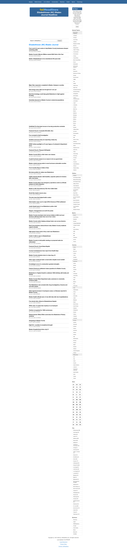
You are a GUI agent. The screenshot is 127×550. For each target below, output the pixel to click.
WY (80, 424)
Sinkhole (75, 141)
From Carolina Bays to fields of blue (39, 168)
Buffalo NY (75, 442)
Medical (74, 117)
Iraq (74, 358)
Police (74, 135)
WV (77, 424)
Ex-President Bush (77, 181)
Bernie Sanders (76, 200)
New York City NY (76, 488)
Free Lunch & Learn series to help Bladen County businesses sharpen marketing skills (48, 49)
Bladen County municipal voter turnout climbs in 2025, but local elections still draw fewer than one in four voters (46, 215)
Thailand (75, 316)
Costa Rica (75, 275)
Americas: (75, 261)
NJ (73, 409)
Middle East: (75, 354)
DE (80, 389)
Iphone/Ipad (75, 95)
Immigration (75, 93)
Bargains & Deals (76, 43)
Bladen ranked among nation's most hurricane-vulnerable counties (47, 163)
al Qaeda (75, 35)
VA (76, 422)
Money (74, 123)
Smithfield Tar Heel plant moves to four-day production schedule (47, 126)
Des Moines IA (76, 456)
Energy (74, 75)
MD (80, 399)
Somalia (74, 257)
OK (73, 414)
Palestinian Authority (75, 369)
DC (77, 389)
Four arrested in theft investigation (38, 135)
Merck (74, 529)
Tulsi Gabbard (76, 185)
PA (80, 414)
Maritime (75, 113)
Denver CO (75, 454)
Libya (74, 255)
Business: (75, 519)
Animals (75, 37)
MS (73, 404)
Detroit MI (75, 459)
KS (76, 397)
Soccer (74, 239)
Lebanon (75, 366)
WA (80, 422)
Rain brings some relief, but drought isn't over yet (42, 89)
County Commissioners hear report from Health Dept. (44, 251)
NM (77, 409)
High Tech (75, 87)
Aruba (74, 263)
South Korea (75, 306)
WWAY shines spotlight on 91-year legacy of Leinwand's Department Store (48, 144)
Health (68, 2)
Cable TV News (76, 49)
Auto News (75, 39)
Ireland (74, 334)
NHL (74, 235)
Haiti (74, 279)
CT (73, 389)
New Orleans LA (76, 486)
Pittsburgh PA (76, 496)
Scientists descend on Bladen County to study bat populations (46, 100)
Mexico (74, 281)
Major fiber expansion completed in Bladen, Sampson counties (46, 85)
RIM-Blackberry (76, 523)
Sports (73, 2)
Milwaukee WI (76, 479)
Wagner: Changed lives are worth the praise (41, 211)
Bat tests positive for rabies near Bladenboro (41, 172)
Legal (74, 102)
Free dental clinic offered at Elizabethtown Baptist (42, 301)
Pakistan (75, 308)
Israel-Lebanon (76, 364)
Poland (74, 342)
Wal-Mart (75, 533)
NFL (74, 233)
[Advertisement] (49, 27)
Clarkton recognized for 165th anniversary (40, 310)
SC (76, 417)
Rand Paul (75, 193)
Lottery (74, 106)
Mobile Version (38, 2)
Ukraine (74, 348)
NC (73, 412)
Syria (74, 374)
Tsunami (75, 161)
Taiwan (74, 314)
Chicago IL (75, 447)
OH (80, 412)
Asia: (74, 287)
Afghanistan (75, 289)
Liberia (74, 253)
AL (73, 384)
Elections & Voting (76, 73)
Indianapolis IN (76, 463)
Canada (74, 269)
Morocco (75, 251)
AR (73, 387)
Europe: (74, 320)
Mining (74, 121)
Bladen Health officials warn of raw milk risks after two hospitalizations (48, 297)
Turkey (74, 376)
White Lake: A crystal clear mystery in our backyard (43, 305)
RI (73, 417)
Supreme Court (76, 147)
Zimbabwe (75, 259)
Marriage (75, 115)
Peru (74, 283)
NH (80, 407)
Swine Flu (75, 149)
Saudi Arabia (75, 372)
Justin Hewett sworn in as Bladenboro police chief (43, 206)
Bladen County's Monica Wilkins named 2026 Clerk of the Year (46, 54)
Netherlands (75, 338)
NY (80, 409)
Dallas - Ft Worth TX (76, 452)
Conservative (55, 2)
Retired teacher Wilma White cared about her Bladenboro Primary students (47, 315)
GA (77, 392)
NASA (74, 125)
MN (80, 402)
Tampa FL (75, 512)
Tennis (74, 241)
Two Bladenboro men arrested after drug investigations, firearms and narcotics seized (48, 285)
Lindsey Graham (76, 187)
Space (74, 145)
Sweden (74, 346)
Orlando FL (75, 490)
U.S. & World (47, 2)
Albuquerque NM (76, 430)
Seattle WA (75, 510)
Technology (79, 2)
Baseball (75, 219)
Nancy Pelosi (75, 194)
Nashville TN (75, 484)
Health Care (75, 85)
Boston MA (75, 440)
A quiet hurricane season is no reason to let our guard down (45, 159)
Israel (74, 360)
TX (76, 419)
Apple (74, 521)
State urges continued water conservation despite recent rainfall (47, 259)
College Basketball (77, 223)
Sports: (74, 215)
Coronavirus (75, 53)
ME (77, 399)
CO (80, 387)
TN (73, 419)
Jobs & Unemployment (76, 98)
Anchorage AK (76, 432)
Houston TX (75, 461)
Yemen (74, 378)
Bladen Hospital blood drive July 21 (39, 329)
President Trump (76, 204)
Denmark (75, 324)
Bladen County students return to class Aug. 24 (42, 255)
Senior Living (75, 139)
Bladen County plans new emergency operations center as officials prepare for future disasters (47, 183)
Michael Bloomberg (77, 179)
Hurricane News (76, 91)
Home (30, 2)
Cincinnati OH (76, 449)
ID (73, 394)
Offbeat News (76, 129)
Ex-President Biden (77, 177)
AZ (80, 384)
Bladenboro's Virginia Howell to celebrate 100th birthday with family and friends (49, 273)
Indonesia (75, 295)
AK (77, 384)
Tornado (75, 157)
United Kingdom (76, 350)
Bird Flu (74, 45)
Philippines (75, 310)
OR (77, 414)
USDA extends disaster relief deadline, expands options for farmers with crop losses (47, 177)
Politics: (75, 175)
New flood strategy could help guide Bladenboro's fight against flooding (46, 94)
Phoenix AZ (75, 494)
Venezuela (75, 285)
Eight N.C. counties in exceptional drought (41, 325)
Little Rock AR (76, 469)
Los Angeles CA (76, 471)
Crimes (74, 55)
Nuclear (74, 127)
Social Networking (76, 143)
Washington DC (76, 514)
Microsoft (75, 531)
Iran (74, 356)
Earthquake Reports (75, 66)
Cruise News (75, 57)
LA (73, 399)
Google (74, 525)
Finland (74, 326)
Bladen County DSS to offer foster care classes (42, 154)
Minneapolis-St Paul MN (76, 482)
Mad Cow (75, 109)
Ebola (74, 69)
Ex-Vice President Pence (76, 197)
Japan (74, 297)
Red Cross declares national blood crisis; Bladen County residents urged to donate (47, 226)
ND (77, 412)
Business (62, 2)
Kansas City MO (76, 465)
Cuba (74, 277)
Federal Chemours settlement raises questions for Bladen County (47, 268)
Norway (74, 340)
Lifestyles (75, 104)
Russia (74, 312)
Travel (74, 159)
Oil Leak (75, 131)
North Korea (75, 304)
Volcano (74, 165)
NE (73, 407)
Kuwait (74, 362)
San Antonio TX (76, 507)
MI (76, 402)
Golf (74, 227)
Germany (75, 330)
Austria (74, 322)
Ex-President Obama (75, 190)
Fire (74, 81)
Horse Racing (76, 229)
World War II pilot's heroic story (37, 193)
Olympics (75, 237)
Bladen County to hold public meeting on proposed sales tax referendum (46, 241)
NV (76, 407)
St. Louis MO (75, 506)
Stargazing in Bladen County (37, 320)
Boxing (74, 221)
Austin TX (75, 436)
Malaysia (75, 299)
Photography (75, 133)
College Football (76, 225)
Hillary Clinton (76, 183)
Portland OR (75, 498)
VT (73, 422)
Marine (74, 111)
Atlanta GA (75, 434)
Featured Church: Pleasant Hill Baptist (39, 150)
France (74, 328)
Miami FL (75, 477)
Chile (74, 271)
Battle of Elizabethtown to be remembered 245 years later (45, 59)
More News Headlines (75, 33)
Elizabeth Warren (76, 209)
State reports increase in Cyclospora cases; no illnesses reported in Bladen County (48, 291)
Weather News (76, 167)
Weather (75, 169)
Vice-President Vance (76, 207)
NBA (74, 231)
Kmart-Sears (75, 527)
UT (80, 419)
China (74, 291)
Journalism (75, 100)
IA (73, 397)
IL (76, 394)
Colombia (75, 273)
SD (80, 417)
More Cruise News (76, 59)
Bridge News (75, 47)
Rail (74, 137)
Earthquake (75, 64)
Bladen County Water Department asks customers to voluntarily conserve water (46, 279)
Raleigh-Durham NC (76, 501)
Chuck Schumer (76, 202)
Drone (74, 62)
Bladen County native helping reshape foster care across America (47, 221)
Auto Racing (75, 217)
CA (77, 387)
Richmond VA (76, 503)
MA (73, 402)
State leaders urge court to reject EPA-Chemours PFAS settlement (47, 202)
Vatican (74, 352)
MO (77, 404)
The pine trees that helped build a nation (40, 197)
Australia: (75, 318)
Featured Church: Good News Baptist (39, 246)
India (74, 293)
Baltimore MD (76, 438)
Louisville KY (75, 473)
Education (75, 71)
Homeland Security (77, 89)
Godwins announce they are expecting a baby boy (43, 139)
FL (73, 392)
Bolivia (74, 265)
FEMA (74, 79)
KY (80, 397)
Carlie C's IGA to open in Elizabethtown (40, 236)
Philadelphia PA (76, 492)
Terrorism (75, 155)
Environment (75, 77)
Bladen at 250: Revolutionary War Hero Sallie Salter (43, 188)
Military (74, 119)
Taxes (74, 151)
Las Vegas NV (76, 467)
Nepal (74, 302)
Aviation (75, 41)
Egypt (74, 249)
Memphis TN (75, 475)
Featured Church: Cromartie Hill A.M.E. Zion (41, 131)
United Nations (76, 163)
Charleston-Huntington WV (76, 445)
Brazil (74, 267)
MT (80, 404)
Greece (74, 332)
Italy (74, 336)
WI (73, 424)
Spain (74, 344)
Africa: (74, 247)
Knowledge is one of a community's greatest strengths (44, 264)
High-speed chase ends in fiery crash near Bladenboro (44, 231)
